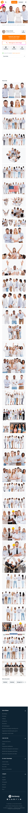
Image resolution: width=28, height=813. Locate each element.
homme (5, 724)
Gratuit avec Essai (14, 37)
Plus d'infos (5, 55)
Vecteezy (4, 758)
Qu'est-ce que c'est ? (16, 53)
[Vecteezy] (2, 2)
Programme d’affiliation (7, 790)
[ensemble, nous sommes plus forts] (14, 244)
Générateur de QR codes (7, 777)
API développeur (6, 768)
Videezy (4, 761)
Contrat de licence (6, 785)
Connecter (21, 2)
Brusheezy (4, 756)
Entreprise (4, 763)
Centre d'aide (5, 807)
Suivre (23, 32)
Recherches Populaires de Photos (9, 797)
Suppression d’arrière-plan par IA (9, 775)
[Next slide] (22, 724)
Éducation (4, 766)
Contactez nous (5, 810)
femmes (12, 724)
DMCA (3, 788)
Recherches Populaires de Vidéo (9, 799)
